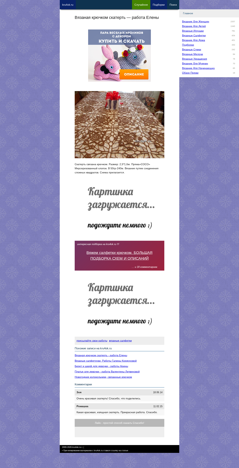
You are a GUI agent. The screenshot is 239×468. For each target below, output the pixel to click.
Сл (141, 4)
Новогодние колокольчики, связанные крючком (103, 376)
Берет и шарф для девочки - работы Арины (101, 366)
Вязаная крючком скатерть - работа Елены (101, 355)
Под (159, 4)
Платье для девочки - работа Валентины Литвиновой (107, 371)
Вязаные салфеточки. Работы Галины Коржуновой (106, 360)
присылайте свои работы (92, 340)
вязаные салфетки (120, 340)
